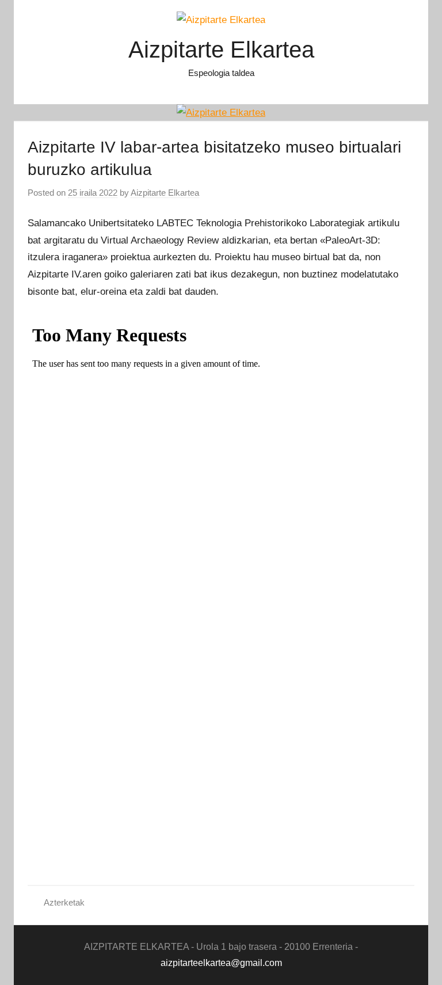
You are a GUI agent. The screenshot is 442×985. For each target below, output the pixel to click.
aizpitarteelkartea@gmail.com (221, 963)
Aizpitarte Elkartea (221, 49)
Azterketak (64, 902)
